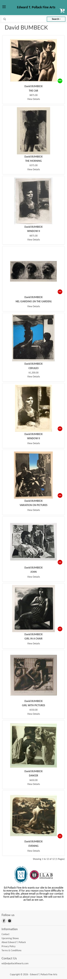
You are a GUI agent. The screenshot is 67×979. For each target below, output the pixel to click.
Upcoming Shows (10, 938)
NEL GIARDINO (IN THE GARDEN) (34, 301)
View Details (33, 99)
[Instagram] (9, 920)
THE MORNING (33, 161)
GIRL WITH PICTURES (33, 705)
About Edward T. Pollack (14, 942)
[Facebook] (4, 920)
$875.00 (33, 95)
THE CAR (33, 91)
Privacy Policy (8, 946)
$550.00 (33, 710)
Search (56, 19)
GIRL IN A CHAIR (33, 638)
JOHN (33, 572)
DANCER (33, 775)
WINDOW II (33, 231)
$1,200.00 (33, 373)
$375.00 (33, 165)
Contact (5, 934)
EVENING (33, 846)
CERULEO (34, 368)
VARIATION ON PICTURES (33, 505)
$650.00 (33, 780)
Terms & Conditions (11, 950)
